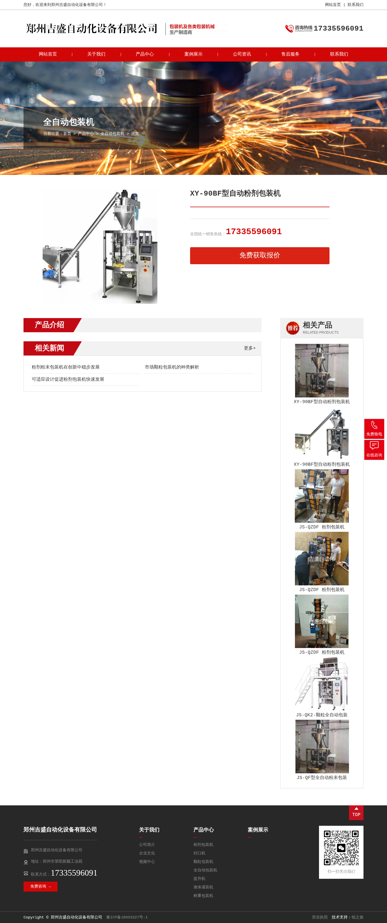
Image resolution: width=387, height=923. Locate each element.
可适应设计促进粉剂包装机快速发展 (68, 379)
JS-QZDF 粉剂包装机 (322, 527)
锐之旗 (357, 917)
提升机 (199, 879)
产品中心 (145, 54)
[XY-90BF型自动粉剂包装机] (322, 370)
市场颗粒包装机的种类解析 (172, 367)
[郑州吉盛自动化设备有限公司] (92, 35)
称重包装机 (203, 896)
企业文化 (147, 853)
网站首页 (333, 5)
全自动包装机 (112, 134)
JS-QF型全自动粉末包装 (322, 777)
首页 (67, 134)
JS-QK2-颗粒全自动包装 (322, 715)
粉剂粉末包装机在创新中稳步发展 (66, 367)
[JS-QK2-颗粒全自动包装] (322, 684)
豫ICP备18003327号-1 (127, 917)
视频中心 (147, 862)
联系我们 (355, 5)
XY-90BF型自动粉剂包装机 (322, 402)
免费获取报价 (259, 255)
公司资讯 (242, 54)
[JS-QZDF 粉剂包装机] (322, 496)
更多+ (250, 348)
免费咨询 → (40, 886)
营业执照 (320, 917)
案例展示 (193, 54)
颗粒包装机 (203, 862)
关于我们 (96, 54)
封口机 (199, 853)
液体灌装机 (203, 887)
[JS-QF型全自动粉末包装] (322, 746)
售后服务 (290, 54)
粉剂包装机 (203, 844)
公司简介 (147, 844)
